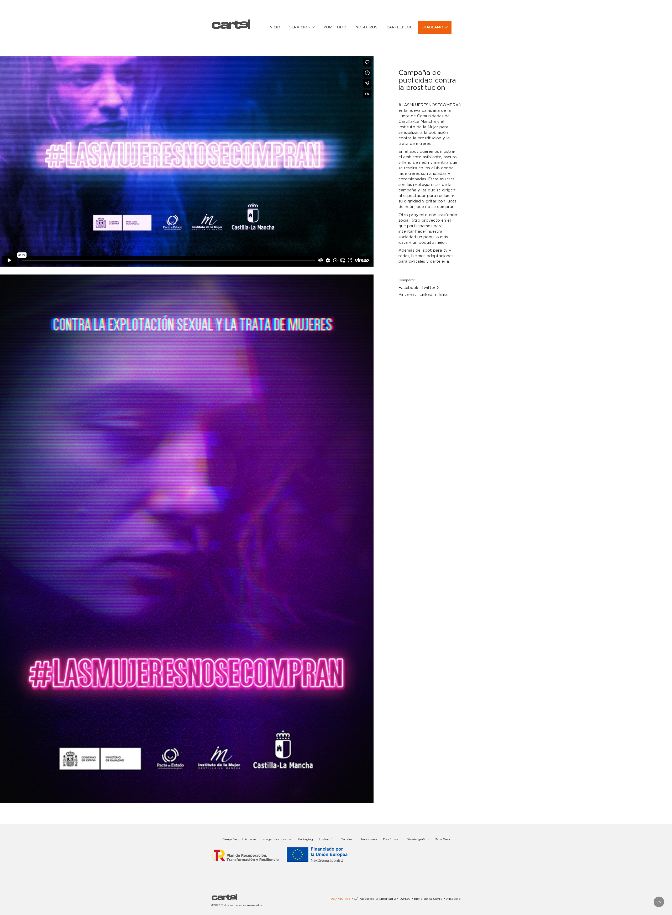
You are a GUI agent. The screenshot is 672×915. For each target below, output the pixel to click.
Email (444, 295)
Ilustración (326, 839)
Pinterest (407, 295)
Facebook (408, 288)
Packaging (305, 839)
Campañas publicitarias (239, 839)
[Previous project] (6, 909)
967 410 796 (340, 898)
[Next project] (29, 909)
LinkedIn (427, 295)
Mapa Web (442, 839)
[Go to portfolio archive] (18, 909)
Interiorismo (368, 839)
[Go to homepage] (231, 24)
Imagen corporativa (277, 839)
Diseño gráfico (418, 839)
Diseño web (392, 839)
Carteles (346, 839)
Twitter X (430, 288)
